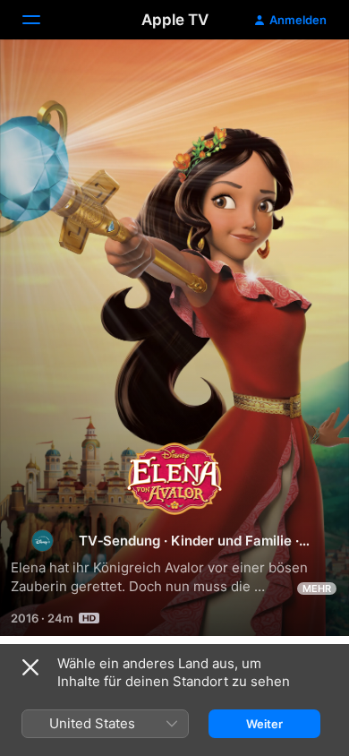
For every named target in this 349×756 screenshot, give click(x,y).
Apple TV (175, 20)
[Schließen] (30, 667)
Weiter (264, 724)
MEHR (316, 588)
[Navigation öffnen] (42, 19)
